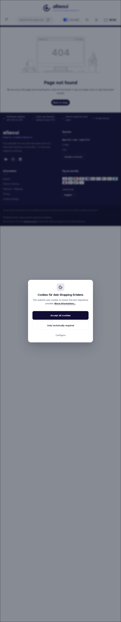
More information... (65, 303)
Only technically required (60, 325)
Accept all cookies (60, 315)
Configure (61, 335)
